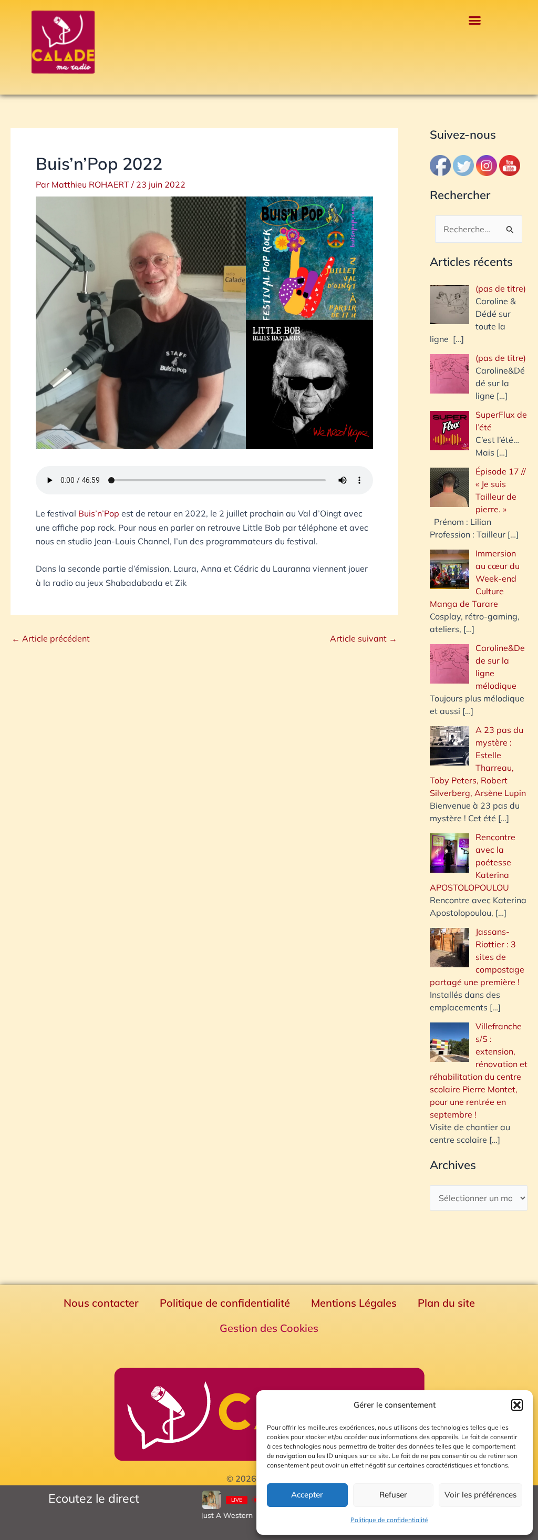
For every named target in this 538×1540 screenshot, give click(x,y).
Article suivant (363, 638)
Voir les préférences (480, 1495)
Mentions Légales (354, 1302)
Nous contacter (101, 1302)
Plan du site (446, 1302)
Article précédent (51, 638)
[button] (517, 1405)
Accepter (307, 1495)
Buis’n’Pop (98, 513)
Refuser (393, 1495)
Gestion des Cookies (269, 1328)
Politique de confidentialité (389, 1520)
